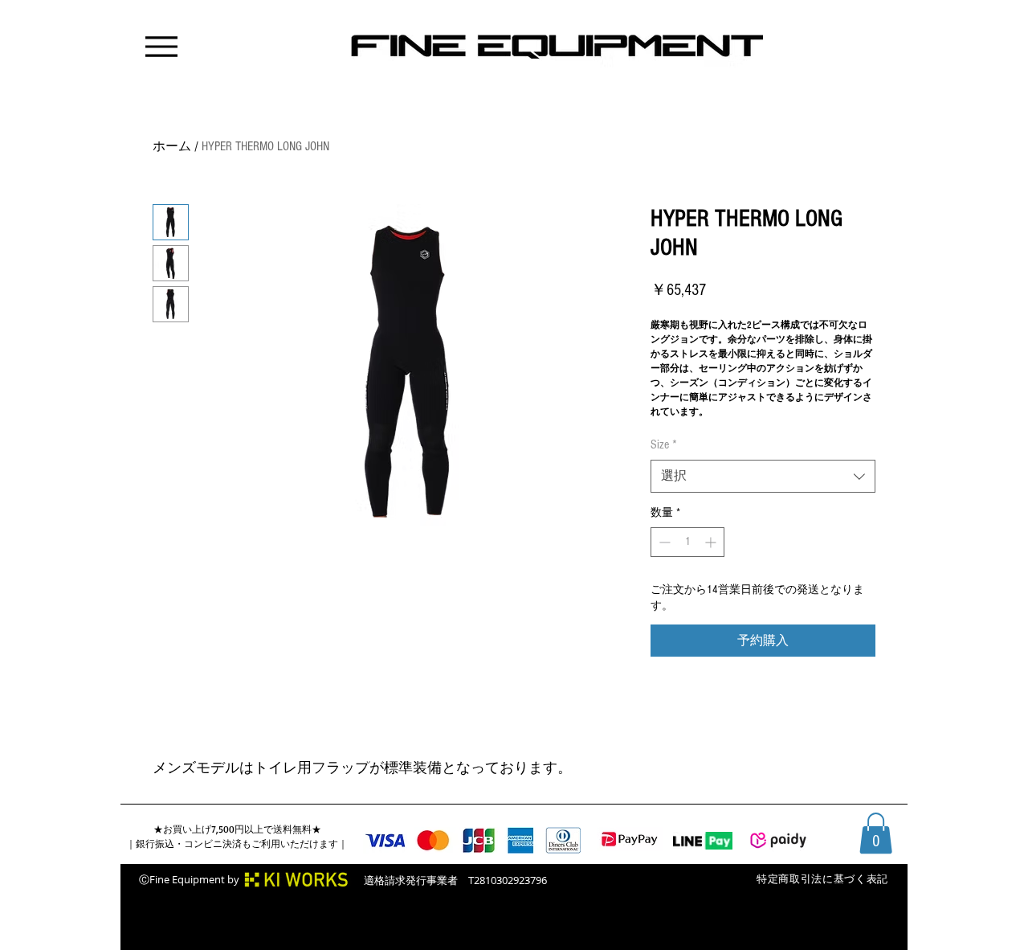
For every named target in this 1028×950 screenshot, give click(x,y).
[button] (876, 833)
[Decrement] (663, 542)
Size (664, 444)
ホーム (172, 146)
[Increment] (712, 542)
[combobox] (763, 476)
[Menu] (161, 46)
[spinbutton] (687, 542)
